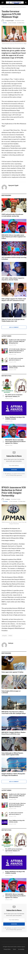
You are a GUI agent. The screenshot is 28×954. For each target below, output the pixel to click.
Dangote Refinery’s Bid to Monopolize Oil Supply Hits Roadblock (13, 774)
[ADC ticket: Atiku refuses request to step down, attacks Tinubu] (14, 269)
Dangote (4, 635)
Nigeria (5, 22)
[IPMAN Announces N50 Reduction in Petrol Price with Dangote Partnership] (14, 512)
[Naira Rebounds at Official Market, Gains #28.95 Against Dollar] (14, 744)
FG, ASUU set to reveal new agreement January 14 (13, 395)
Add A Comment (14, 327)
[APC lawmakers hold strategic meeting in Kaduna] (14, 248)
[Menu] (3, 2)
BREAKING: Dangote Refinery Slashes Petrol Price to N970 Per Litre (14, 733)
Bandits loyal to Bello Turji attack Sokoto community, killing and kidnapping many (17, 341)
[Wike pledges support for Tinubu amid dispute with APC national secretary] (14, 290)
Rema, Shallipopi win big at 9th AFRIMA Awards (15, 418)
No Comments (13, 22)
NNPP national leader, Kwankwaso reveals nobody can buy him (12, 215)
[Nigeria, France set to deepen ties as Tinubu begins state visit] (14, 310)
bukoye (8, 499)
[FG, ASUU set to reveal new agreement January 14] (4, 360)
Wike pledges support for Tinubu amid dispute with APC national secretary (14, 299)
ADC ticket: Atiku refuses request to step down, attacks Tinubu (13, 279)
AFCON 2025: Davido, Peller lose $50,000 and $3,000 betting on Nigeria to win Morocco (17, 350)
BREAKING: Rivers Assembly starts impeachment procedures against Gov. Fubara (14, 236)
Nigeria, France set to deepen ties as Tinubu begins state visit (13, 320)
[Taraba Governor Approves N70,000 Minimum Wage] (14, 34)
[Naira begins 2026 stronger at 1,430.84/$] (14, 682)
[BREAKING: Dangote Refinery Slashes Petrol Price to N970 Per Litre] (14, 723)
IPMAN (10, 635)
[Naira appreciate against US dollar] (14, 663)
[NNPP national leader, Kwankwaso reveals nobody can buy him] (14, 205)
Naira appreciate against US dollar (12, 672)
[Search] (25, 2)
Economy (5, 501)
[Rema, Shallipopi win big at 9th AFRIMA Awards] (4, 368)
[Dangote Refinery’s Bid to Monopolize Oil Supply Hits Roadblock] (14, 765)
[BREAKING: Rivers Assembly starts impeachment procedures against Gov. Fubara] (14, 226)
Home (3, 7)
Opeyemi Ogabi (10, 20)
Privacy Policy (13, 475)
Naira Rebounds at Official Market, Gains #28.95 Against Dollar (12, 754)
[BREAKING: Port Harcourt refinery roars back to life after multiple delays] (14, 703)
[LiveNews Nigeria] (15, 2)
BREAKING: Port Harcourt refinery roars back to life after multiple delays (14, 712)
